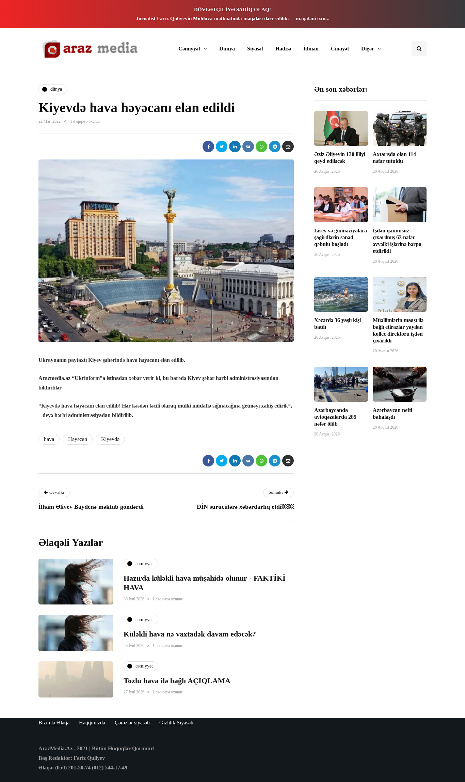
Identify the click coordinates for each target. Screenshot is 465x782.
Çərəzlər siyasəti (132, 722)
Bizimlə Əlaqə (53, 722)
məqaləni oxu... (313, 18)
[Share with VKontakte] (248, 146)
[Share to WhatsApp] (261, 146)
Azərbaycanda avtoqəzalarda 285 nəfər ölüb (335, 417)
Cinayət (340, 48)
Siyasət (255, 48)
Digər (367, 48)
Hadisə (283, 48)
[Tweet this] (221, 146)
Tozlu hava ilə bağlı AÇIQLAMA (177, 680)
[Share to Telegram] (274, 146)
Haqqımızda (92, 722)
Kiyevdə (110, 439)
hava (49, 439)
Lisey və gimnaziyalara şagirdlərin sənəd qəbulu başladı (340, 237)
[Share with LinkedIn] (235, 146)
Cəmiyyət (189, 48)
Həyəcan (77, 439)
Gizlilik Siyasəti (176, 722)
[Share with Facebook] (208, 146)
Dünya (227, 48)
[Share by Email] (288, 146)
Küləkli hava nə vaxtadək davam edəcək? (190, 634)
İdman (311, 48)
